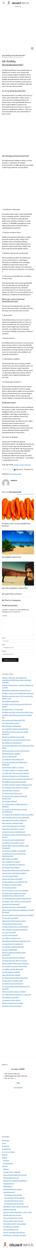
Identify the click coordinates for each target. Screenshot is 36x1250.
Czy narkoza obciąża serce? (11, 938)
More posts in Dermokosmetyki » (25, 494)
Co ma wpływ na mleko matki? (12, 981)
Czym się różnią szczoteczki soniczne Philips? (18, 915)
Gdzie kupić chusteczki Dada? (12, 879)
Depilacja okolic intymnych (12, 1189)
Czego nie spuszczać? (9, 756)
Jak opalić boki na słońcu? (11, 790)
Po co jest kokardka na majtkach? (13, 865)
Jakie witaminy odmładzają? (11, 726)
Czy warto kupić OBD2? (10, 876)
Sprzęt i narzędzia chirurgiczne (14, 1232)
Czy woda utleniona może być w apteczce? (16, 994)
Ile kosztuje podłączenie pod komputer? (16, 870)
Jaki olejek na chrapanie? (10, 997)
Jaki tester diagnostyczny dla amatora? (15, 776)
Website (4, 651)
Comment (4, 615)
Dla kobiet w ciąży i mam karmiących (15, 1206)
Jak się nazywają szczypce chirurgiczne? (15, 751)
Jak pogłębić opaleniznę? (10, 701)
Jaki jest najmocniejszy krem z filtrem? (15, 963)
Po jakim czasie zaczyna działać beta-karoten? (18, 693)
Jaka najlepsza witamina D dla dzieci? (15, 929)
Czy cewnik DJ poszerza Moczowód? (14, 966)
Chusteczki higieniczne (11, 1178)
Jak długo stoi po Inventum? (12, 1006)
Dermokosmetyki (15, 474)
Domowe (6, 1160)
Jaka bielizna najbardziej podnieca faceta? (16, 690)
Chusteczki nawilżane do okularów (15, 1181)
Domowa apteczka (9, 1209)
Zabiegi (4, 1158)
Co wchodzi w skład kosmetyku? (13, 947)
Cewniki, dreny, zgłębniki (11, 1172)
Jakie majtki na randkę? (10, 859)
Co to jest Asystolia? (9, 932)
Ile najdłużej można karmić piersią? (14, 782)
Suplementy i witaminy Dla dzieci (14, 1235)
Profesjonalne (8, 1163)
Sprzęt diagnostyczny (10, 1229)
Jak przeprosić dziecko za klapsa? (13, 958)
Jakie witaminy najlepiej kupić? (12, 823)
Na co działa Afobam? (9, 801)
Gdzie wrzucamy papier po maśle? (14, 992)
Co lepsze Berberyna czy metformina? (15, 927)
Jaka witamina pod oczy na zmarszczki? (15, 817)
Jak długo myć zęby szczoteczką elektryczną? (17, 712)
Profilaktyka (6, 1149)
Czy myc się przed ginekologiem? (13, 840)
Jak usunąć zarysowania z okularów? (14, 820)
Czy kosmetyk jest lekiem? (11, 867)
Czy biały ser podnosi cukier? (12, 885)
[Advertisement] (18, 26)
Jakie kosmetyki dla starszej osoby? (14, 921)
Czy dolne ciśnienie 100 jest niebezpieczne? (17, 785)
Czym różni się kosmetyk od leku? (13, 826)
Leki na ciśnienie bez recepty (13, 1218)
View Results (18, 1087)
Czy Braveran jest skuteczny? (12, 793)
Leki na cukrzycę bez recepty (13, 1221)
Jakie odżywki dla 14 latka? (11, 975)
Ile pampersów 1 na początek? (12, 709)
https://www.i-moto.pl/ (22, 465)
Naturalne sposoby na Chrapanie (14, 1224)
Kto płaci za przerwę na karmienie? (14, 907)
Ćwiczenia (5, 1140)
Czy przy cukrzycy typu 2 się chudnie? (15, 890)
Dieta (4, 1143)
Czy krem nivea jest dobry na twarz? (14, 961)
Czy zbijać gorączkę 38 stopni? (12, 969)
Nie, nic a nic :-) (10, 1078)
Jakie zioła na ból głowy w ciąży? (13, 829)
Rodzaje (4, 1155)
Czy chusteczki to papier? (11, 723)
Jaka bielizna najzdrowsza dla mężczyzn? (16, 941)
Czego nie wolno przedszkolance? (13, 832)
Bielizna (6, 1169)
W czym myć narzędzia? (10, 918)
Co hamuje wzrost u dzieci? (11, 1000)
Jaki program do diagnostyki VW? (13, 720)
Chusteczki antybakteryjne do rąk (14, 1175)
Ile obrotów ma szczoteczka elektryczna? (16, 740)
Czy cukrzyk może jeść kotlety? (12, 984)
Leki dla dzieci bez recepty (12, 1215)
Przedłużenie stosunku (11, 1227)
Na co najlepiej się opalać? (11, 862)
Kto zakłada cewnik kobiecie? (12, 743)
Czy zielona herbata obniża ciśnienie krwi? (16, 898)
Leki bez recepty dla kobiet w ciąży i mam (17, 1212)
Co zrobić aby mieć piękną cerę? (13, 759)
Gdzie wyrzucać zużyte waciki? (12, 1003)
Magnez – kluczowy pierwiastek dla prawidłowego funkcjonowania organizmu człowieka (16, 680)
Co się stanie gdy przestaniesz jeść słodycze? (17, 779)
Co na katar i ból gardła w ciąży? (13, 843)
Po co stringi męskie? (9, 888)
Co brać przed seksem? (10, 935)
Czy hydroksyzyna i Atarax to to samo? (15, 787)
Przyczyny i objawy (8, 1152)
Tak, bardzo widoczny (12, 1074)
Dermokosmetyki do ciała (13, 1195)
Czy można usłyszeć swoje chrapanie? (15, 978)
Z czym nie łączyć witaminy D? (12, 944)
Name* (4, 638)
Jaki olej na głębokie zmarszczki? (13, 737)
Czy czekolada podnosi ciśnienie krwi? (15, 729)
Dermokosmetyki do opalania (14, 1198)
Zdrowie (5, 1166)
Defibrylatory (7, 1186)
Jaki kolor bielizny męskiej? (11, 754)
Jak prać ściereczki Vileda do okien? (14, 873)
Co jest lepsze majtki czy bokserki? (14, 851)
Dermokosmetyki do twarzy (13, 1201)
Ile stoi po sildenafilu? (9, 950)
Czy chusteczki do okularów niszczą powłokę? (18, 815)
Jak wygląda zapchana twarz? (12, 924)
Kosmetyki (5, 1146)
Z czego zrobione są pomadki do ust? (14, 882)
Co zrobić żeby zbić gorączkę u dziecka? (15, 773)
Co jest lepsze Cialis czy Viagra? (13, 767)
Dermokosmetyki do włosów (14, 1204)
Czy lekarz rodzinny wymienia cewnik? (15, 770)
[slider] (8, 469)
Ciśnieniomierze (8, 1183)
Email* (3, 644)
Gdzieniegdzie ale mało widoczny (16, 1076)
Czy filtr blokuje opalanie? (11, 972)
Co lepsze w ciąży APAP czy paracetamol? (16, 901)
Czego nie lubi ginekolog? (11, 904)
